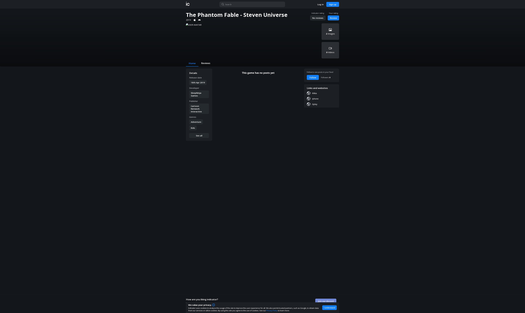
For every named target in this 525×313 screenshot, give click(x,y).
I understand (329, 307)
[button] (188, 4)
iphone (315, 98)
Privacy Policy (272, 310)
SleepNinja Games (196, 94)
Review (333, 18)
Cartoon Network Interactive (196, 109)
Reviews (205, 63)
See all (199, 135)
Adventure (196, 122)
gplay (314, 104)
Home (192, 63)
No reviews (317, 18)
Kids (193, 128)
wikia (314, 93)
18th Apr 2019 (198, 82)
